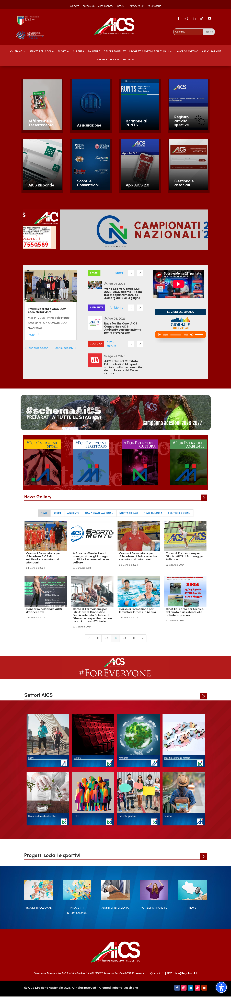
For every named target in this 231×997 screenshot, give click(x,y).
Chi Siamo (16, 51)
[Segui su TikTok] (202, 18)
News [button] (44, 513)
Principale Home (58, 318)
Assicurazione (211, 51)
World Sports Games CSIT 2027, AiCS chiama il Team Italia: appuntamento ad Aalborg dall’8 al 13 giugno (123, 293)
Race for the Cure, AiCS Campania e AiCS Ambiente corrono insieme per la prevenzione (122, 328)
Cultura (78, 51)
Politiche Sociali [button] (179, 513)
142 (106, 638)
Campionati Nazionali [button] (99, 513)
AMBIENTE (94, 51)
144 (124, 638)
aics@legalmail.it (185, 973)
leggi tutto (35, 334)
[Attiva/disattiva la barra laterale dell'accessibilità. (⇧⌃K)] (221, 987)
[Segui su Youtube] (209, 18)
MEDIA (127, 59)
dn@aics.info (155, 973)
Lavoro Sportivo (187, 51)
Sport (62, 51)
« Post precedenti (37, 348)
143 (115, 638)
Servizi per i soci (40, 51)
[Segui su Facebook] (178, 18)
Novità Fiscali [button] (128, 513)
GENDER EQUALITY (114, 51)
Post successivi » (65, 348)
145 (133, 638)
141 (97, 638)
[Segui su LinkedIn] (194, 18)
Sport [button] (57, 513)
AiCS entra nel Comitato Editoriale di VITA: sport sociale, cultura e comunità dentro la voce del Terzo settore (123, 367)
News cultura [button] (153, 513)
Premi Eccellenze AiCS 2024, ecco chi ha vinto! (47, 310)
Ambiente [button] (73, 513)
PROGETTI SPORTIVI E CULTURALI (149, 51)
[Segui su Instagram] (186, 18)
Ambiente (34, 323)
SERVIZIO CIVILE (106, 59)
